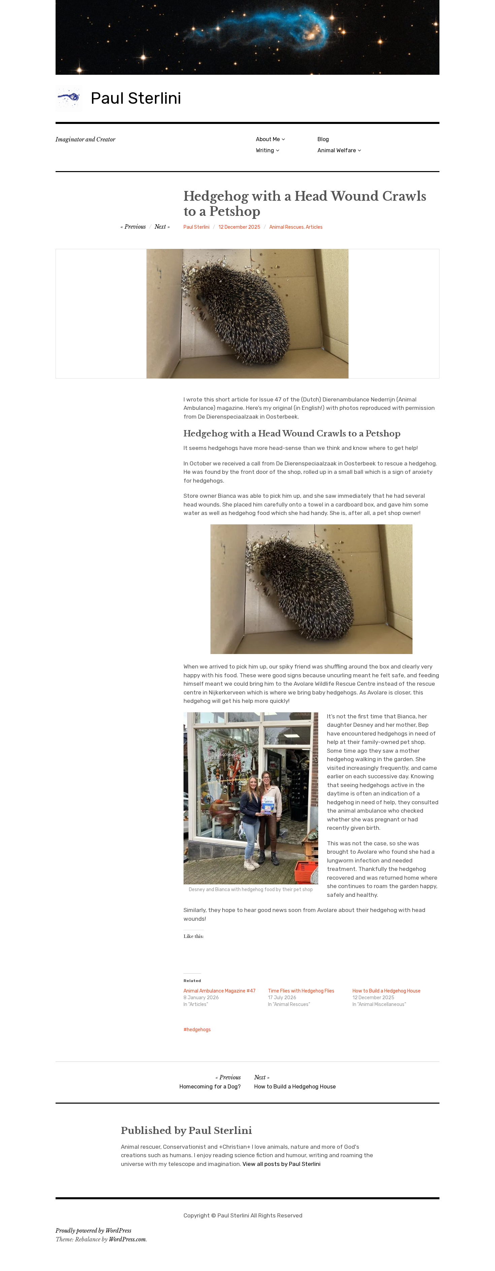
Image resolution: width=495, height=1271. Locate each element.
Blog (323, 139)
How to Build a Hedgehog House (387, 991)
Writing (265, 150)
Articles (314, 227)
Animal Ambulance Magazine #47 (220, 991)
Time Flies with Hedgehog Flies (301, 991)
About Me (268, 139)
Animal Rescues (286, 227)
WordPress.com (127, 1239)
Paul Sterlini (136, 98)
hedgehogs (199, 1030)
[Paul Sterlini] (247, 37)
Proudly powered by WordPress (93, 1230)
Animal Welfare (337, 150)
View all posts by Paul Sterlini (281, 1164)
